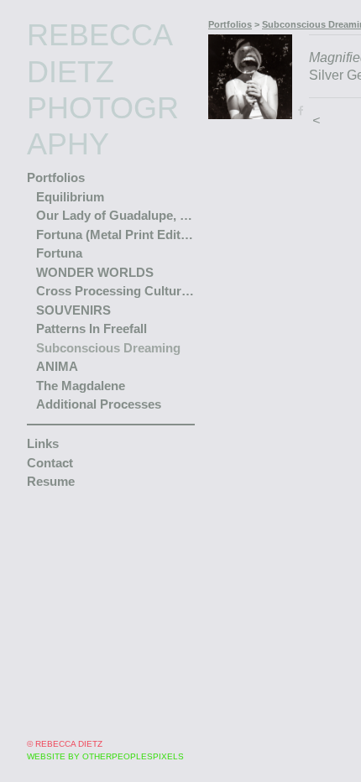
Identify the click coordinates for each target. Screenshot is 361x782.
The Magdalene (80, 348)
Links (43, 407)
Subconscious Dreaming (108, 311)
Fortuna (59, 217)
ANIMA (57, 330)
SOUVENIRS (73, 273)
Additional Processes (98, 368)
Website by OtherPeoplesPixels (105, 756)
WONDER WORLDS (95, 235)
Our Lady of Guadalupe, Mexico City (115, 179)
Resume (51, 445)
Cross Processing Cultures (115, 255)
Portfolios (56, 141)
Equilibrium (70, 160)
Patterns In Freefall (91, 292)
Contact (50, 426)
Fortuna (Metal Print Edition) (115, 197)
